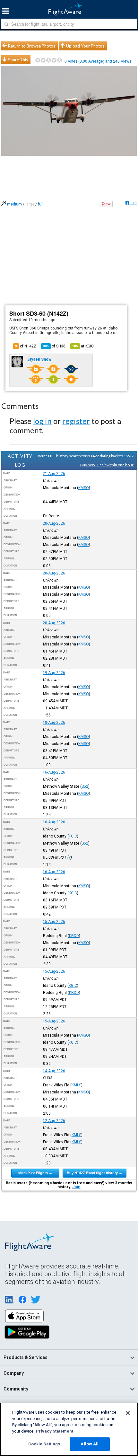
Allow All (90, 1444)
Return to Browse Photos (31, 45)
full (40, 204)
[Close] (128, 1413)
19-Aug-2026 (54, 673)
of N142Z (25, 346)
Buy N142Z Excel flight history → (94, 1173)
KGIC (73, 836)
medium (14, 204)
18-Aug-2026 (54, 722)
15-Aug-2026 (54, 921)
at (83, 346)
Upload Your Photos (85, 45)
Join (76, 1187)
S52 (85, 786)
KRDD (74, 936)
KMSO (83, 488)
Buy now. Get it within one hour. (107, 464)
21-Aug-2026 (54, 473)
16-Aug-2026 (54, 772)
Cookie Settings (44, 1444)
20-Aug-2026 (54, 523)
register (76, 420)
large (29, 204)
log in (42, 420)
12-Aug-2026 (54, 1120)
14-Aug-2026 (54, 1071)
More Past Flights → (35, 1173)
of (54, 346)
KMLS (76, 1085)
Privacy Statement (54, 1431)
